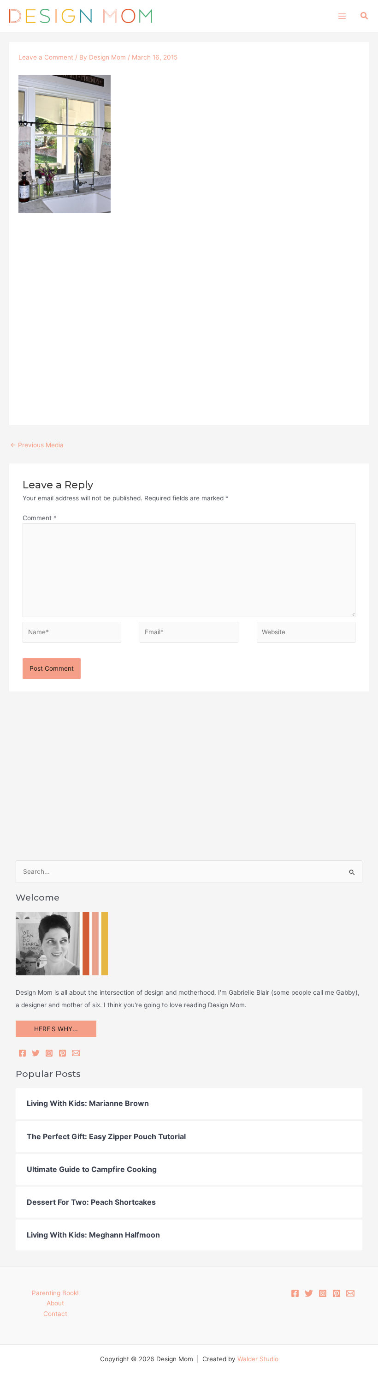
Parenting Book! (55, 1293)
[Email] (76, 1053)
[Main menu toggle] (341, 15)
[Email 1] (350, 1293)
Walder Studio (257, 1359)
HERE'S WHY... (56, 1029)
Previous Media (37, 445)
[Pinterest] (62, 1053)
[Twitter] (36, 1053)
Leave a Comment (45, 57)
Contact (55, 1313)
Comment (40, 518)
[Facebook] (22, 1053)
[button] (364, 16)
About (55, 1303)
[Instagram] (49, 1053)
